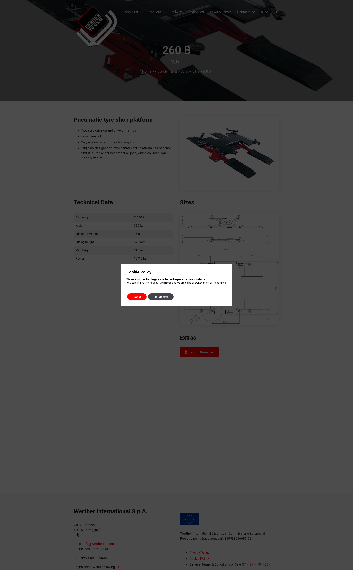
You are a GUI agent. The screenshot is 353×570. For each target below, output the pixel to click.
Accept (137, 296)
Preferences (161, 296)
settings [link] (221, 282)
